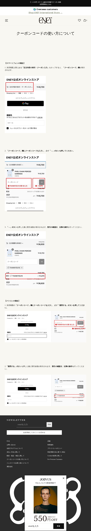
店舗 (49, 441)
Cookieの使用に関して (55, 456)
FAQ (8, 441)
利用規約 (50, 445)
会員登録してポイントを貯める (34, 432)
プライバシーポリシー (55, 448)
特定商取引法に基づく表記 (56, 452)
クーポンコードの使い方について (18, 459)
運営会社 (10, 466)
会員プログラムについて (15, 448)
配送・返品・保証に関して (15, 456)
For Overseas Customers (55, 459)
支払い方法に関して (13, 452)
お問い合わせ (11, 445)
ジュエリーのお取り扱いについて (18, 463)
